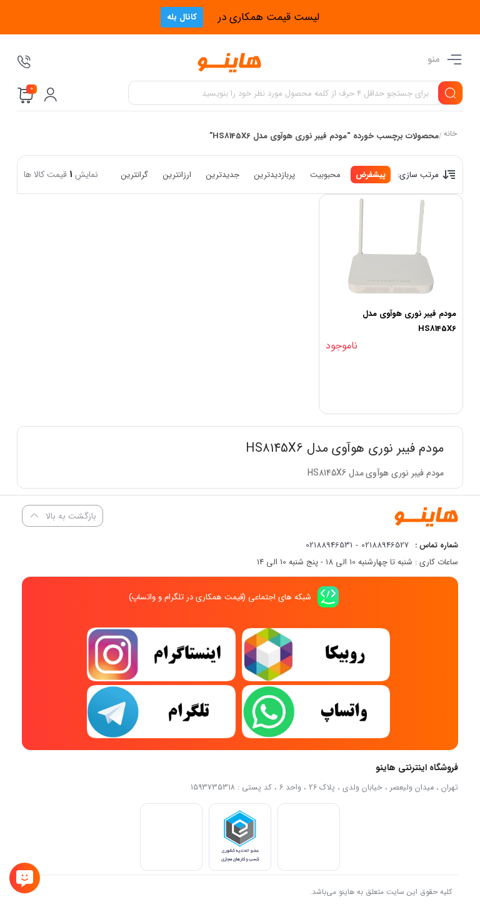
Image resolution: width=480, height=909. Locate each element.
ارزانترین (177, 174)
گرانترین (134, 174)
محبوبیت (325, 174)
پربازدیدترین (274, 174)
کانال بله (182, 17)
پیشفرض (371, 174)
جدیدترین (222, 174)
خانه (450, 135)
